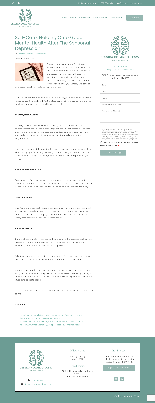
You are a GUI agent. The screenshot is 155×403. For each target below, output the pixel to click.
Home (64, 17)
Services (83, 17)
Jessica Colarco (25, 54)
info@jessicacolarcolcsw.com (130, 3)
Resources (115, 17)
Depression (40, 54)
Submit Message (113, 152)
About (73, 17)
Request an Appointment (119, 368)
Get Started (99, 17)
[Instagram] (13, 3)
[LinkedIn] (19, 3)
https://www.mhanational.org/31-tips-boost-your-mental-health (50, 325)
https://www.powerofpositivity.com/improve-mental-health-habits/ (52, 321)
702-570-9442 (107, 3)
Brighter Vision (133, 396)
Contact (135, 17)
